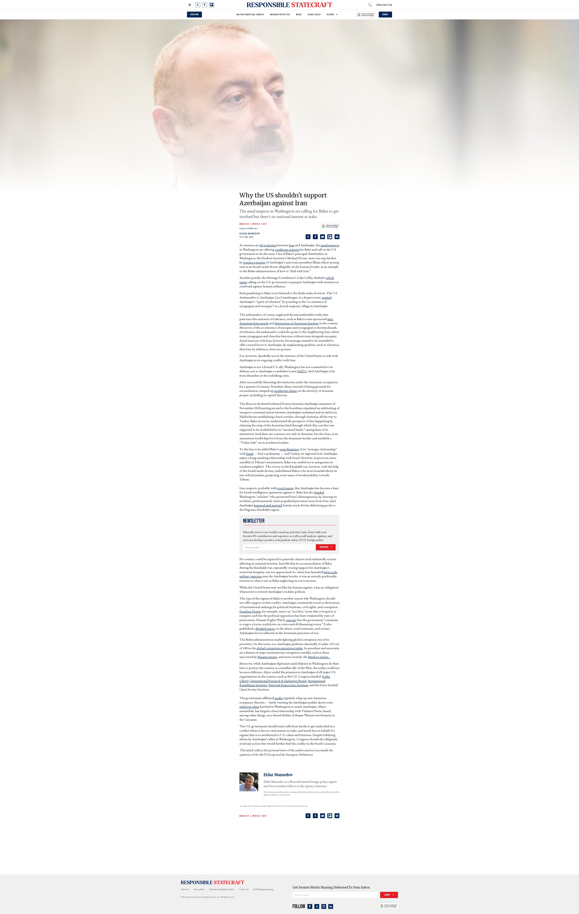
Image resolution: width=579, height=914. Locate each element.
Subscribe (194, 14)
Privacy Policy (199, 889)
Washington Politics (280, 14)
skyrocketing (268, 245)
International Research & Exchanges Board (278, 681)
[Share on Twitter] (308, 236)
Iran (291, 245)
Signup (387, 895)
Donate (385, 14)
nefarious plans (249, 706)
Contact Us (243, 889)
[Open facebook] (204, 4)
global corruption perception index (279, 648)
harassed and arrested (268, 505)
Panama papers (267, 657)
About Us (185, 889)
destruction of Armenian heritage (297, 323)
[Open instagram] (323, 906)
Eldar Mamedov (249, 233)
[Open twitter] (197, 4)
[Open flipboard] (211, 4)
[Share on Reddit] (322, 236)
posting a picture (254, 262)
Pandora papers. (319, 657)
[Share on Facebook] (315, 236)
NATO (302, 371)
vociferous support (287, 249)
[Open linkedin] (330, 906)
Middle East (260, 224)
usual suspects (330, 245)
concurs (291, 620)
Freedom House (250, 611)
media (278, 698)
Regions (330, 14)
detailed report (265, 628)
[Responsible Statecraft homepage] (212, 882)
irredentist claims (285, 391)
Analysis (244, 224)
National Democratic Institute (288, 685)
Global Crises (314, 14)
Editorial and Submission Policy (221, 889)
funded (319, 492)
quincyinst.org (384, 4)
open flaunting (289, 449)
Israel (249, 453)
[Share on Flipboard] (329, 236)
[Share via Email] (337, 236)
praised (327, 297)
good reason (285, 488)
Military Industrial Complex (250, 14)
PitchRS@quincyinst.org (263, 889)
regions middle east (248, 228)
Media (299, 14)
